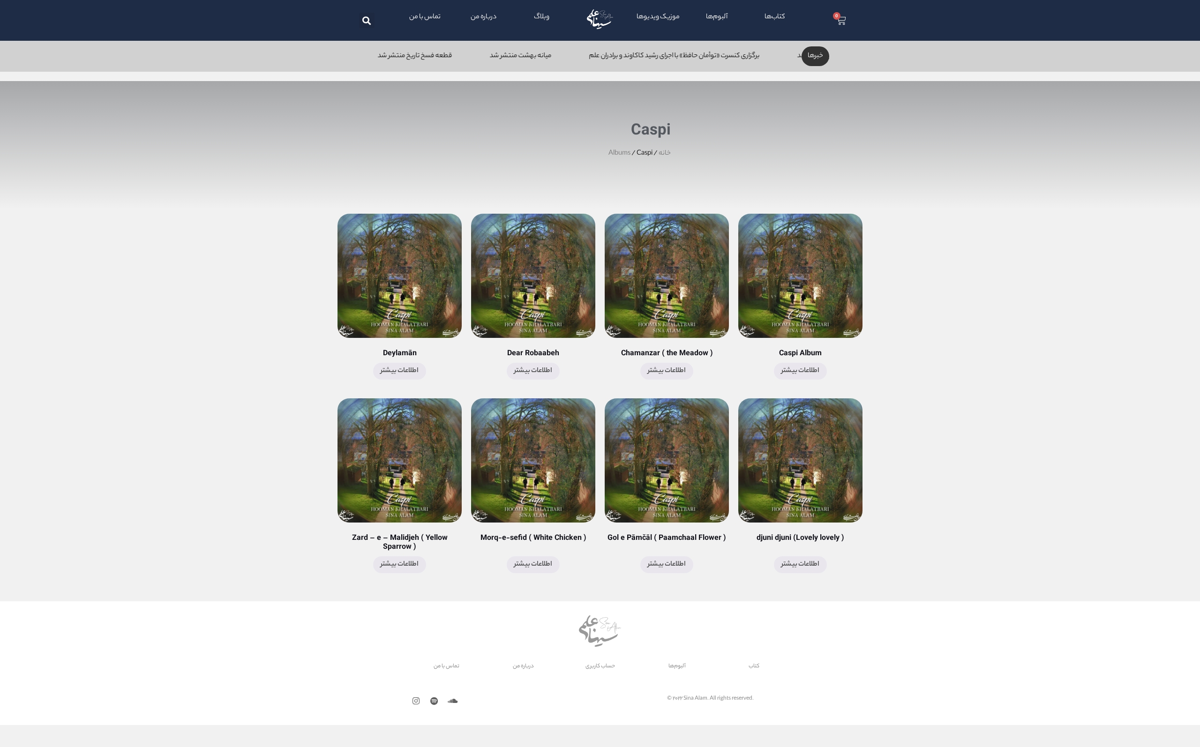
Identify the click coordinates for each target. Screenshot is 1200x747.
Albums (619, 153)
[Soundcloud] (452, 701)
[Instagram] (416, 701)
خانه (665, 153)
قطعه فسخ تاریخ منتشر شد (471, 56)
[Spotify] (434, 701)
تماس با (450, 666)
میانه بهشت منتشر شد (577, 56)
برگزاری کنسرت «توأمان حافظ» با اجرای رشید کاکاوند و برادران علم (730, 56)
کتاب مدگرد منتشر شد (367, 56)
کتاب (778, 17)
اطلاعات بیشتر (800, 371)
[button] (367, 20)
